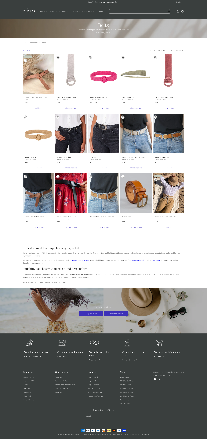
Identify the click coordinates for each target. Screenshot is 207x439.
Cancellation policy (143, 434)
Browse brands (62, 357)
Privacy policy (96, 434)
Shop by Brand (91, 314)
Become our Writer (29, 381)
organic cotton (83, 260)
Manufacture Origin (94, 388)
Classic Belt (126, 217)
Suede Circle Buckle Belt (66, 98)
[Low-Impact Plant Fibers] (90, 57)
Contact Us (26, 385)
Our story (157, 357)
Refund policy (85, 434)
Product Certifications (95, 396)
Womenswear (125, 377)
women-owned (138, 260)
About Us (58, 377)
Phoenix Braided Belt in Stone (133, 157)
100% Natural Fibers (127, 396)
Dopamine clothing (127, 388)
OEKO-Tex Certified (126, 381)
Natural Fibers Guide (95, 392)
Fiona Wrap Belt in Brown (34, 217)
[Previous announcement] (72, 2)
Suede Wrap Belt (128, 98)
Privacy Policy (27, 396)
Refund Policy (27, 392)
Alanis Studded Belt (162, 157)
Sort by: (152, 50)
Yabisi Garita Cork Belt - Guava (36, 98)
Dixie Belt (93, 157)
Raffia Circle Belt (31, 157)
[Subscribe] (120, 416)
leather (74, 260)
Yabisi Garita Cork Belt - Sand (166, 217)
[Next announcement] (135, 2)
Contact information (130, 434)
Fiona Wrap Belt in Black (66, 217)
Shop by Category (34, 43)
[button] (43, 11)
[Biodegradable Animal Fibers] (58, 117)
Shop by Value (93, 381)
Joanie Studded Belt (64, 157)
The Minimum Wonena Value (65, 385)
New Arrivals (124, 400)
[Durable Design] (58, 57)
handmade (156, 260)
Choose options (71, 108)
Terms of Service (28, 400)
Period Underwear (126, 392)
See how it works (128, 360)
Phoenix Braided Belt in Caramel (102, 217)
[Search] (169, 11)
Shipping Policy (28, 388)
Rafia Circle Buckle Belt (99, 98)
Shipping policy (117, 434)
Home (24, 43)
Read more (93, 360)
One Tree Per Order (61, 388)
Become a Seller (28, 377)
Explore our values (31, 357)
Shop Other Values (116, 314)
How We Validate (61, 381)
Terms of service (106, 434)
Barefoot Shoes (125, 385)
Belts (44, 43)
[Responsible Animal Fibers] (123, 176)
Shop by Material (93, 385)
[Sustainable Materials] (25, 60)
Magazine (58, 392)
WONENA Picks (125, 404)
